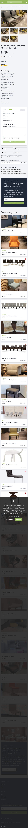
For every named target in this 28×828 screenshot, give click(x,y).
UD (2, 2)
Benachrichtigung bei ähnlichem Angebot (11, 169)
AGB (2, 825)
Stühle (14, 6)
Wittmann (3, 61)
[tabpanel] (14, 18)
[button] (7, 149)
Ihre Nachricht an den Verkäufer (9, 126)
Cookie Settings (9, 519)
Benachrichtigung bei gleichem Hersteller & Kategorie (14, 173)
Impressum (3, 826)
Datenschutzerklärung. (14, 516)
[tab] (5, 31)
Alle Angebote (7, 6)
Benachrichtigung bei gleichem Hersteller (11, 171)
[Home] (1, 7)
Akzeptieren (18, 519)
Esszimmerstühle (21, 6)
